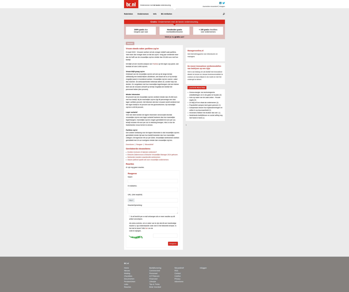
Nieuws (127, 271)
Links (126, 284)
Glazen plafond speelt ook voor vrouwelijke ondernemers (148, 160)
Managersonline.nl (195, 51)
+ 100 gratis (204, 30)
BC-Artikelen (166, 14)
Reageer (139, 144)
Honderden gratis (174, 30)
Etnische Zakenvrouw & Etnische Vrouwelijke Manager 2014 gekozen (152, 155)
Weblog (127, 273)
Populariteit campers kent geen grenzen (203, 105)
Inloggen (222, 6)
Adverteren (178, 282)
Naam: (130, 177)
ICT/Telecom (154, 276)
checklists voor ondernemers (208, 31)
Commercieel (154, 271)
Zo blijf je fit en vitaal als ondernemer (202, 102)
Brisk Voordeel (155, 287)
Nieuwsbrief (149, 144)
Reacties (127, 287)
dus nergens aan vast (141, 31)
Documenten (129, 279)
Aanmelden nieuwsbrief (210, 6)
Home (126, 268)
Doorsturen (130, 144)
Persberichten (129, 282)
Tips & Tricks (154, 284)
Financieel (153, 279)
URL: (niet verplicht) (135, 195)
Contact (177, 273)
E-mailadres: (132, 186)
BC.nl (126, 263)
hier (146, 228)
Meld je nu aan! (174, 37)
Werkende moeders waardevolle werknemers (143, 157)
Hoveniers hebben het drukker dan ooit (203, 113)
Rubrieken (128, 14)
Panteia (155, 64)
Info (155, 14)
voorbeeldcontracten (174, 31)
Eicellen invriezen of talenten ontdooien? (142, 152)
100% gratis (139, 30)
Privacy (177, 279)
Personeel (153, 273)
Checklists (128, 276)
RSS (176, 271)
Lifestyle (152, 282)
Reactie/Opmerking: (135, 205)
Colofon (177, 276)
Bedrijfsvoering (155, 268)
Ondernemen (143, 14)
